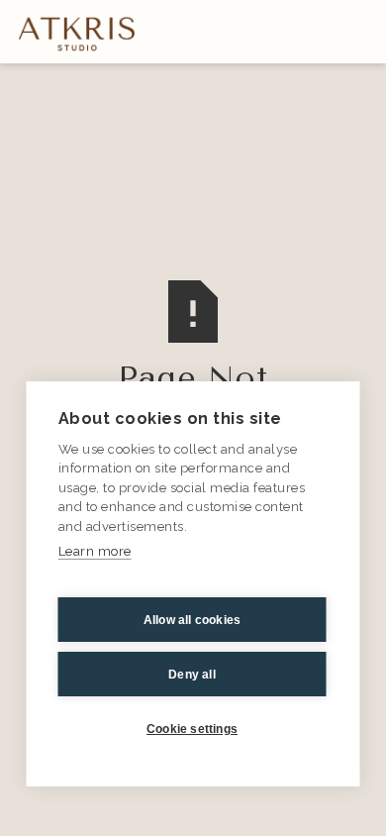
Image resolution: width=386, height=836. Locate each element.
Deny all (192, 674)
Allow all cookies (192, 620)
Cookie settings (192, 729)
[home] (72, 32)
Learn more (95, 551)
